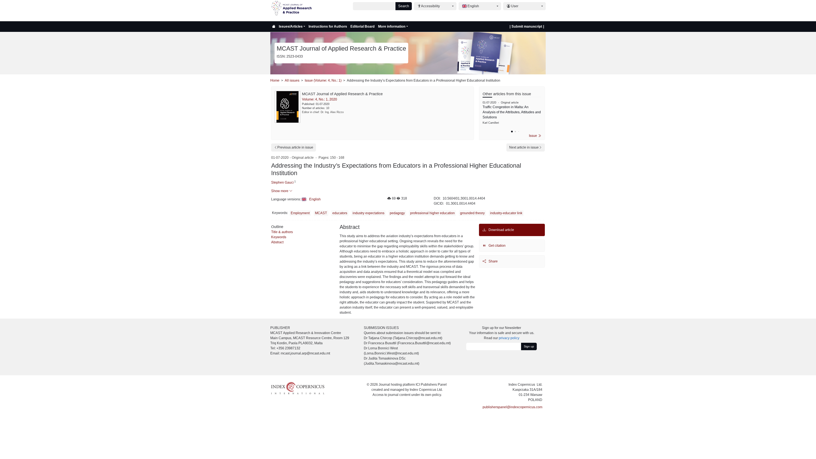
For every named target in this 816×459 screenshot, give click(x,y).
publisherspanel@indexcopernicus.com (512, 407)
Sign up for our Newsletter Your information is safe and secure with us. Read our (501, 333)
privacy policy (509, 338)
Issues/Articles (291, 26)
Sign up (529, 346)
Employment (300, 213)
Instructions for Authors (328, 26)
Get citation (497, 245)
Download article (501, 230)
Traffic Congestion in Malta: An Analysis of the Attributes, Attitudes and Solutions (512, 112)
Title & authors (282, 232)
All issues (292, 80)
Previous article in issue (295, 147)
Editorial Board (362, 26)
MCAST (321, 213)
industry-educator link (506, 213)
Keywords (278, 237)
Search (403, 6)
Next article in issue (524, 147)
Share (493, 261)
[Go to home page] (273, 26)
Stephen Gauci (282, 182)
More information (391, 26)
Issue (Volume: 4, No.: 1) (323, 80)
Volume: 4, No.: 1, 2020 (319, 99)
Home (274, 80)
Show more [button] (280, 191)
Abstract (277, 242)
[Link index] (297, 388)
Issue (533, 135)
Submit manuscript (526, 26)
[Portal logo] (291, 10)
